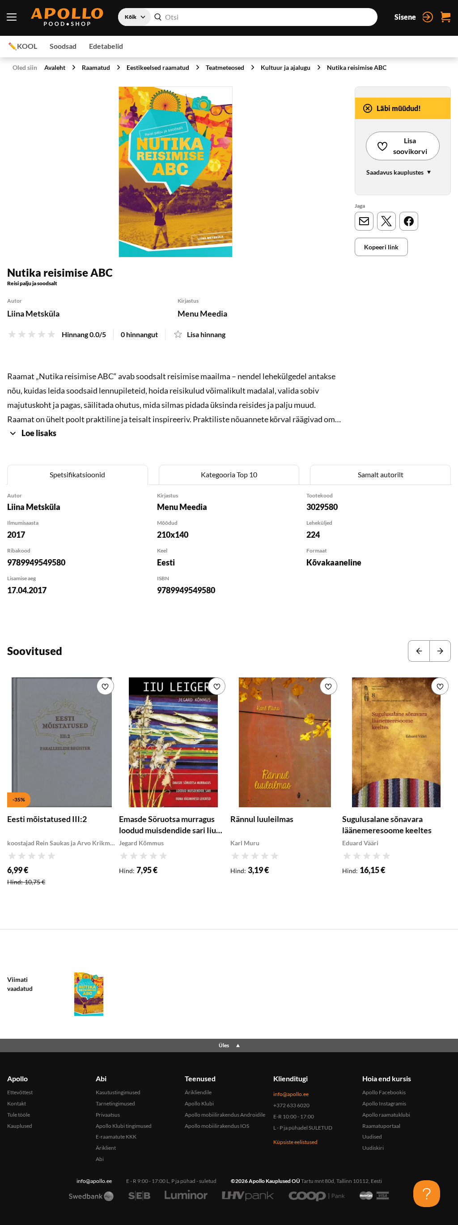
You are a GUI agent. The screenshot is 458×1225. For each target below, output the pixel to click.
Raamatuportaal (381, 1125)
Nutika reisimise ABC (356, 67)
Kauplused (19, 1125)
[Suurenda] (176, 171)
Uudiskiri (373, 1147)
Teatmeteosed (225, 67)
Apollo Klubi (199, 1103)
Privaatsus (108, 1114)
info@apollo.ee (291, 1094)
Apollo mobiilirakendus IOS (217, 1125)
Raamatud (96, 67)
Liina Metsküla (33, 313)
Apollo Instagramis (384, 1103)
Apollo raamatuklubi (386, 1114)
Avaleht (54, 67)
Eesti (166, 562)
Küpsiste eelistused (295, 1142)
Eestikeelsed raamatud (158, 67)
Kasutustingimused (118, 1092)
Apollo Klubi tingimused (124, 1125)
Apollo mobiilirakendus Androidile (225, 1114)
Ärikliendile (198, 1092)
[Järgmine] (440, 651)
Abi (100, 1159)
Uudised (372, 1136)
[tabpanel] (229, 555)
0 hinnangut (139, 334)
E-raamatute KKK (116, 1136)
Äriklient (106, 1147)
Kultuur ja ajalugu (285, 67)
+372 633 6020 (291, 1105)
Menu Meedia (202, 313)
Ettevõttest (20, 1092)
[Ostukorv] (445, 17)
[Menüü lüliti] (11, 17)
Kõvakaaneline (333, 562)
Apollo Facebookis (384, 1092)
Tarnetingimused (115, 1103)
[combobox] (247, 17)
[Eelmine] (418, 651)
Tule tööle (18, 1114)
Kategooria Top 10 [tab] (229, 474)
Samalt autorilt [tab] (380, 474)
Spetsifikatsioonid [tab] (77, 474)
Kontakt (16, 1103)
